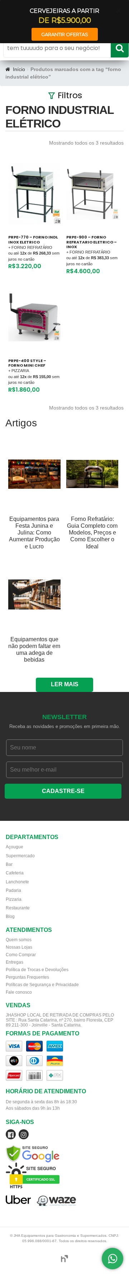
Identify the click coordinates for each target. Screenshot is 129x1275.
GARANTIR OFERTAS (64, 34)
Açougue (14, 846)
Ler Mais (64, 684)
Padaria (13, 890)
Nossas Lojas (19, 947)
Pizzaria (14, 899)
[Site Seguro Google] (64, 1146)
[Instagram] (24, 1135)
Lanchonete (17, 881)
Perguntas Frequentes (27, 977)
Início (19, 69)
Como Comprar (21, 954)
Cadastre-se (63, 791)
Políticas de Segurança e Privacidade (42, 984)
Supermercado (20, 855)
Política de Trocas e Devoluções (37, 969)
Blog (10, 916)
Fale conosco (19, 992)
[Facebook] (11, 1135)
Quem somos (19, 939)
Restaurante (18, 907)
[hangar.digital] (64, 1259)
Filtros (70, 95)
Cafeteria (15, 872)
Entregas (14, 962)
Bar (9, 864)
